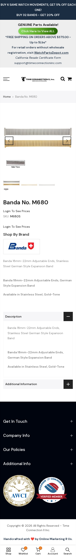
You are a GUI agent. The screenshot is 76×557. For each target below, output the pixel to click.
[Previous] (9, 141)
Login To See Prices (16, 211)
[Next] (67, 141)
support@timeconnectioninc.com (38, 63)
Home (7, 96)
